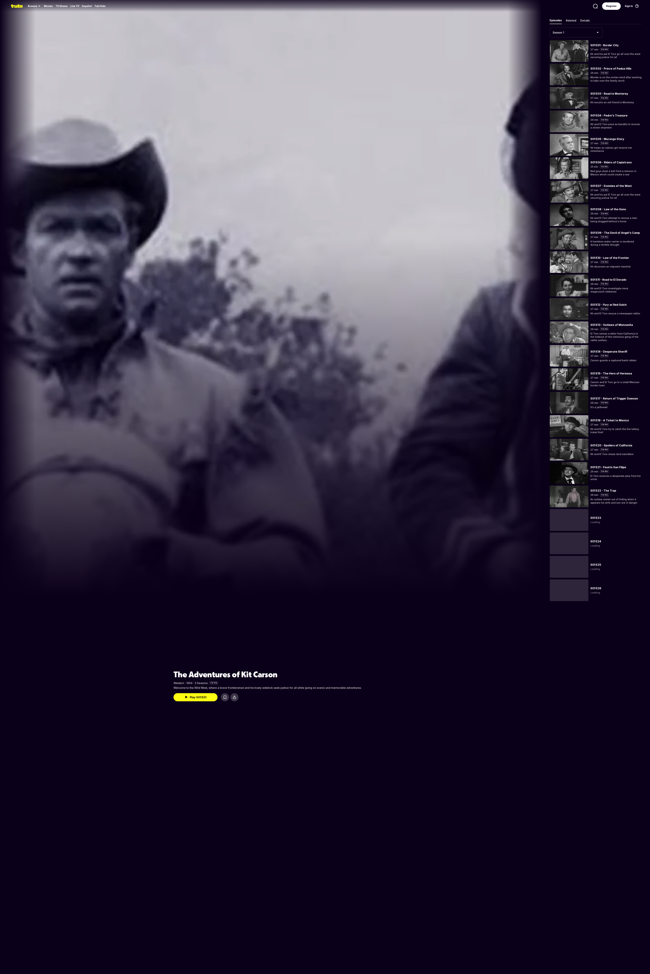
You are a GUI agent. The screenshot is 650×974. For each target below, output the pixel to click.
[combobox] (576, 32)
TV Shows (62, 6)
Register (611, 6)
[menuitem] (34, 6)
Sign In (629, 6)
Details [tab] (585, 20)
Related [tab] (571, 20)
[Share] (234, 697)
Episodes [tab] (556, 20)
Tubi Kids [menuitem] (100, 6)
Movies (48, 6)
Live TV (74, 6)
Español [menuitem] (87, 6)
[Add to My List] (225, 697)
